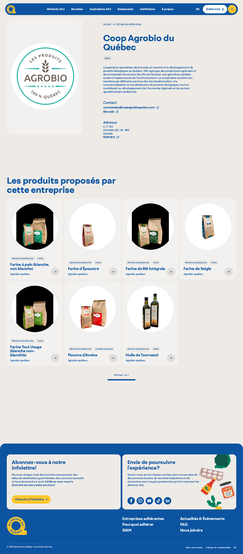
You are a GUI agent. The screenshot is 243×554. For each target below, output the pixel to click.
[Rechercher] (232, 9)
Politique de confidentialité (218, 547)
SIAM (127, 530)
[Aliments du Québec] (11, 9)
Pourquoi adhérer (138, 524)
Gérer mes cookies (194, 547)
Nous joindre (191, 530)
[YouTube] (149, 500)
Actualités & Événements (202, 518)
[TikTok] (158, 500)
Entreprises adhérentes (143, 518)
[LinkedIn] (167, 500)
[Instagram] (140, 500)
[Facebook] (131, 500)
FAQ (184, 524)
